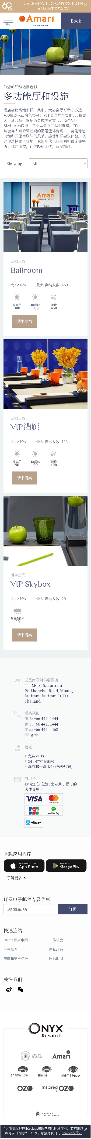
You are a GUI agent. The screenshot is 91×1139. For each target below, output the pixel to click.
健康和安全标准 (16, 958)
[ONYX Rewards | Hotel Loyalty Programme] (45, 1028)
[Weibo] (9, 988)
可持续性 (11, 949)
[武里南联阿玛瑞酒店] (36, 20)
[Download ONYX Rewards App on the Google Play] (66, 866)
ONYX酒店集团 (16, 939)
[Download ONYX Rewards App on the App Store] (24, 866)
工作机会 (56, 939)
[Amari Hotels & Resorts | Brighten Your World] (61, 1055)
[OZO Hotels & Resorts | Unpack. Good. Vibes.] (25, 1088)
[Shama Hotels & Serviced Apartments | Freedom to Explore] (44, 1071)
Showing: (15, 163)
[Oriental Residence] (32, 1055)
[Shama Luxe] (19, 1071)
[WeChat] (20, 988)
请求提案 (24, 321)
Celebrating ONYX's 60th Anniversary (53, 6)
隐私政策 (56, 949)
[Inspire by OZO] (58, 1088)
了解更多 (14, 877)
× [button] (86, 1129)
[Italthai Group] (48, 1117)
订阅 (73, 909)
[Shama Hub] (70, 1071)
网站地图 (56, 958)
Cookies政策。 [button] (72, 1133)
